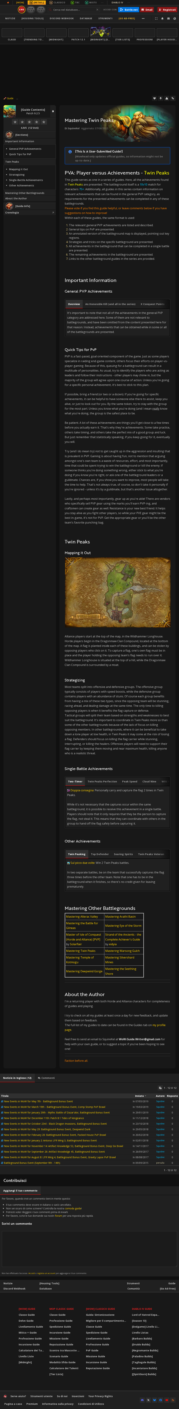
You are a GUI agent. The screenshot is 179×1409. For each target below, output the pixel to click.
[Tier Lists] (56, 1374)
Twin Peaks (12, 161)
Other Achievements (21, 185)
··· (102, 2)
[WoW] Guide (27, 1308)
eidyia (113, 944)
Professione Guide (30, 1338)
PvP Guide (92, 1350)
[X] (148, 1400)
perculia (160, 1162)
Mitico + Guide (28, 1332)
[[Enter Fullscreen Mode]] (156, 18)
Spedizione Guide (60, 1326)
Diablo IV (121, 2)
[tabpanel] (89, 1128)
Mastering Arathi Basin (120, 916)
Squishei (160, 1101)
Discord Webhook (62, 18)
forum (58, 1215)
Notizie (10, 18)
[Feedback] (168, 18)
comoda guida (73, 1208)
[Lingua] (174, 18)
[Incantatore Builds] (144, 1368)
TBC (77, 2)
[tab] (74, 304)
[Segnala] (166, 98)
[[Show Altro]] (143, 18)
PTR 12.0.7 (41, 9)
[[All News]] (8, 3)
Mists (93, 2)
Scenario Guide (58, 1356)
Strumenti (133, 1283)
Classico (59, 2)
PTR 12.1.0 (31, 9)
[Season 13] (139, 1320)
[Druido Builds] (141, 1344)
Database (86, 18)
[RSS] (173, 1400)
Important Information (19, 141)
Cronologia (12, 212)
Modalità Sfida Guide (62, 1362)
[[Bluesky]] (154, 1400)
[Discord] (142, 1400)
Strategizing (16, 174)
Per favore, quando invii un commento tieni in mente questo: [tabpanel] (47, 1235)
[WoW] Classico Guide (100, 1308)
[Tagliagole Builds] (144, 1362)
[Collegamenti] (173, 98)
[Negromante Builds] (145, 1350)
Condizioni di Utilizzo (91, 1404)
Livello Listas (140, 1332)
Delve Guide (26, 1320)
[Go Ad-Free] (127, 18)
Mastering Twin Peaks (80, 951)
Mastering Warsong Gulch (122, 951)
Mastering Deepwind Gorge (84, 971)
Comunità (133, 1288)
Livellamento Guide (31, 1326)
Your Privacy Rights (100, 1396)
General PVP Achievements (25, 148)
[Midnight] (25, 1362)
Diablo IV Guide (142, 1308)
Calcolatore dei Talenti (32, 1350)
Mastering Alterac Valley (82, 916)
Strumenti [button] (105, 18)
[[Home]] (5, 1397)
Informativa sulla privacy (58, 1404)
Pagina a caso (13, 1404)
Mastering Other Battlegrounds (24, 193)
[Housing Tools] (49, 1283)
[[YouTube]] (166, 1400)
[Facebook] (160, 1400)
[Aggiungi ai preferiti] (154, 98)
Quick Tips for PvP (20, 154)
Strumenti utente (41, 1396)
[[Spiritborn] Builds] (144, 1374)
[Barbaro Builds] (142, 1338)
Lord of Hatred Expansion (146, 1314)
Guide (10, 98)
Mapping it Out (18, 169)
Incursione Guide (29, 1344)
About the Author (16, 198)
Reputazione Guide (61, 1344)
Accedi (31, 1273)
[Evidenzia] (160, 98)
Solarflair (76, 944)
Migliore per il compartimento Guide (107, 1320)
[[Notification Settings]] (162, 18)
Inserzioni (78, 1396)
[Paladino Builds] (142, 1356)
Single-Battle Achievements (26, 180)
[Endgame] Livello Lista (146, 1326)
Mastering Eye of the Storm (123, 926)
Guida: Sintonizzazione (100, 1314)
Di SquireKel (72, 128)
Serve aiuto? (18, 1396)
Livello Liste (26, 1356)
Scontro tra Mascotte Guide (65, 1350)
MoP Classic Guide (61, 1308)
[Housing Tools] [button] (33, 18)
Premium (32, 1404)
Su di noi (62, 1396)
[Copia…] (160, 1088)
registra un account (46, 1273)
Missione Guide (59, 1338)
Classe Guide (27, 1314)
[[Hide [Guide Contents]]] (53, 111)
